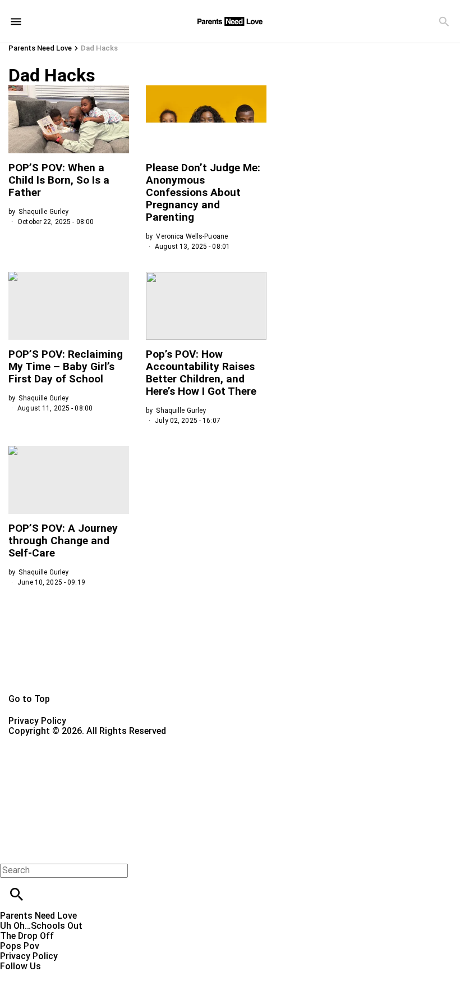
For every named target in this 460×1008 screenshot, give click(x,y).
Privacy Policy (37, 720)
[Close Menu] (12, 851)
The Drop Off (27, 936)
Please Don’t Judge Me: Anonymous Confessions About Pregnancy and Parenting (203, 192)
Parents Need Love (40, 48)
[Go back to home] (230, 777)
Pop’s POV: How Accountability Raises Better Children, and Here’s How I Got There (201, 373)
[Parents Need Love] (230, 21)
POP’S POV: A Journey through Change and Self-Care (63, 540)
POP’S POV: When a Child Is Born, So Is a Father (58, 180)
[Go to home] (230, 662)
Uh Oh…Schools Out (41, 925)
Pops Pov (19, 946)
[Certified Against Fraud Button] (48, 741)
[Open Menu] (16, 21)
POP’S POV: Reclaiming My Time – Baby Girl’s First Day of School (65, 366)
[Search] (444, 21)
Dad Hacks (99, 48)
